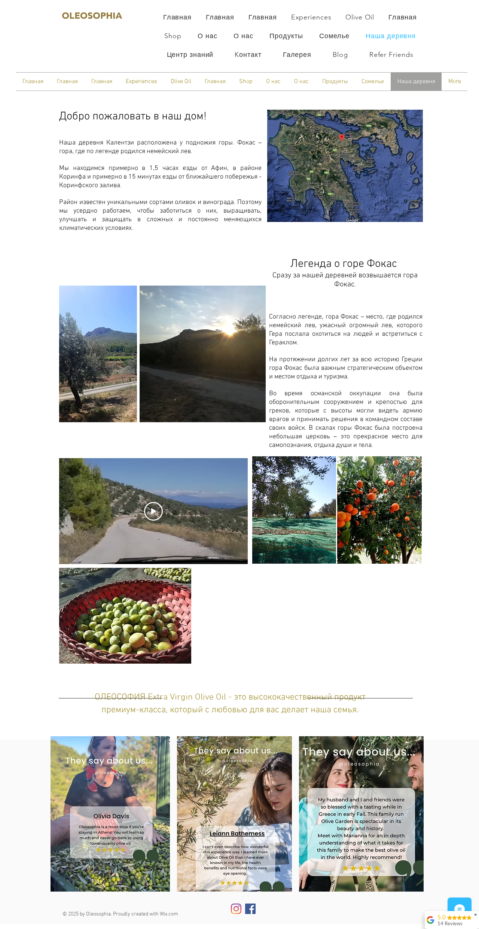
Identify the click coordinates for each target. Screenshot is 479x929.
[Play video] (153, 511)
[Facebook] (250, 909)
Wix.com (169, 914)
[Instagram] (236, 909)
